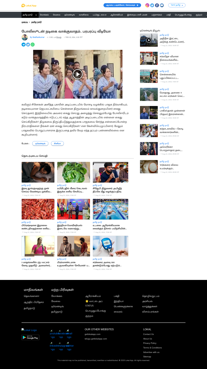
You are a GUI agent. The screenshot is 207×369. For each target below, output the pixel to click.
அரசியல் (147, 301)
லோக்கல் (56, 296)
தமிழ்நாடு (29, 308)
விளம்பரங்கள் (150, 312)
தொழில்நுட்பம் (150, 296)
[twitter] (28, 46)
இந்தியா (119, 301)
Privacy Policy (149, 343)
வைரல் (118, 312)
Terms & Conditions (152, 347)
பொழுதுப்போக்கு (95, 311)
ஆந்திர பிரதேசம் (34, 302)
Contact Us (148, 334)
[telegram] (24, 46)
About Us (147, 338)
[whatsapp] (33, 46)
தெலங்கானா (31, 296)
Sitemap (147, 356)
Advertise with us (151, 352)
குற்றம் (89, 316)
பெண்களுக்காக (123, 306)
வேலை (55, 301)
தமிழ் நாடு (28, 15)
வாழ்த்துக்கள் (149, 306)
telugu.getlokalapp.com (96, 338)
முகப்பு (25, 22)
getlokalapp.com (92, 334)
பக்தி (116, 296)
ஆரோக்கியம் (93, 296)
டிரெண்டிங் (57, 306)
